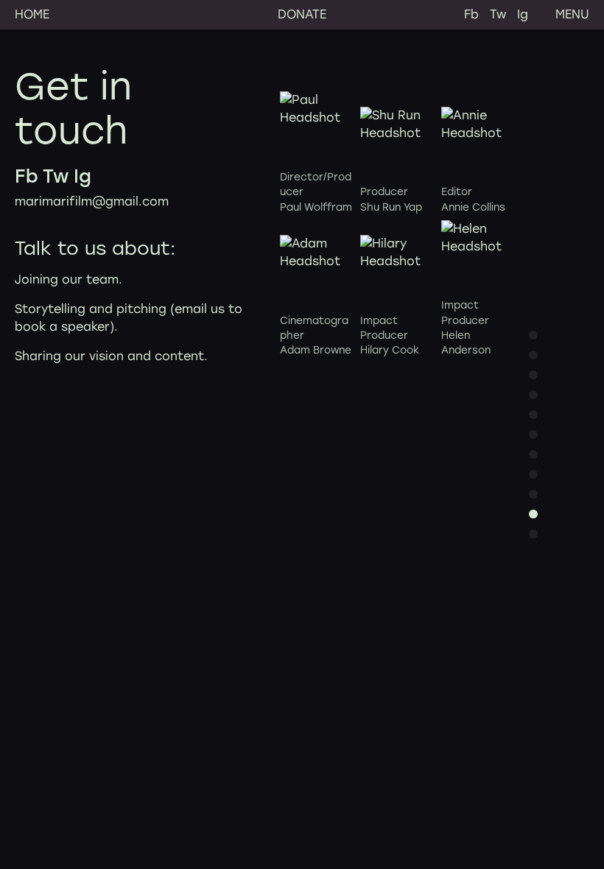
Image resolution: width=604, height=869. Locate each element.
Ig (522, 14)
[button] (533, 335)
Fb (471, 14)
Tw (498, 14)
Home (32, 14)
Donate (302, 14)
